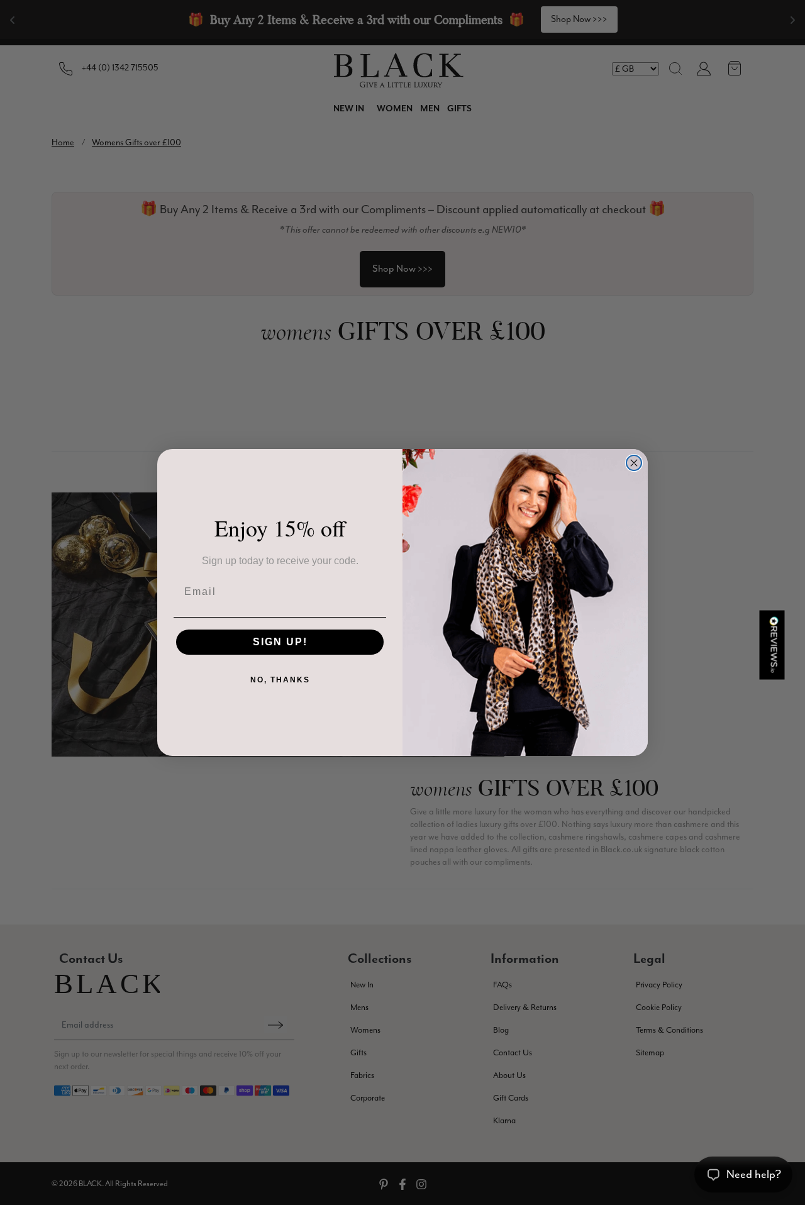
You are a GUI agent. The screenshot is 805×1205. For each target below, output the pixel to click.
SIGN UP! (280, 641)
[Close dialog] (633, 462)
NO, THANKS (280, 679)
